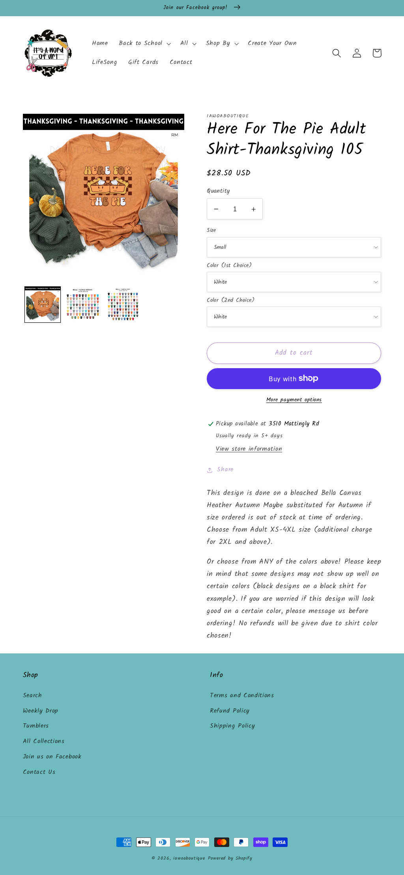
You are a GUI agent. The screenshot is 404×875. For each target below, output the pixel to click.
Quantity (218, 191)
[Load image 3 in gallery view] (123, 304)
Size (211, 230)
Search (32, 696)
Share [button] (225, 470)
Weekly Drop (41, 711)
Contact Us (39, 772)
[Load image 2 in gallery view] (83, 304)
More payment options (294, 400)
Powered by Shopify (230, 858)
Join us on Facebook (52, 757)
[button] (144, 43)
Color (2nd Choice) (230, 300)
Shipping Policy (232, 726)
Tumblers (36, 726)
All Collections (44, 741)
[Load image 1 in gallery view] (42, 304)
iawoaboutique (189, 858)
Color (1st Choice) (229, 265)
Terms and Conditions (242, 696)
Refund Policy (230, 711)
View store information (249, 449)
